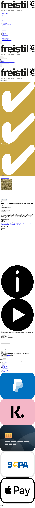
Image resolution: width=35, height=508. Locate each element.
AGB (3, 365)
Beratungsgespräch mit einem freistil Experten (9, 349)
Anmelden (1, 60)
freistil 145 (19, 223)
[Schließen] (0, 507)
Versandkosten (16, 504)
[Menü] (1, 42)
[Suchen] (1, 56)
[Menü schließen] (2, 25)
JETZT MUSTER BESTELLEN (6, 210)
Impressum (3, 367)
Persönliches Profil (6, 62)
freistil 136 (13, 223)
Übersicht (1, 62)
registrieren (3, 61)
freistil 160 (23, 223)
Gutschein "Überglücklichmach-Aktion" (8, 352)
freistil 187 (14, 224)
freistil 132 (2, 223)
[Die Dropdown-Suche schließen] (1, 66)
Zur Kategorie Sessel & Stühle (6, 24)
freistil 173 (7, 224)
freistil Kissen (19, 224)
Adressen (10, 62)
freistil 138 (16, 223)
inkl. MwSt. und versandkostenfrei (6, 207)
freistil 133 (6, 223)
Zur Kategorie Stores (5, 36)
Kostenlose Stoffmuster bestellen (7, 175)
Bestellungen (13, 62)
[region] (17, 190)
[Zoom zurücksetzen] (4, 200)
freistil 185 (11, 224)
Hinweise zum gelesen (7, 355)
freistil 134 (9, 223)
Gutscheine (3, 371)
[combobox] (4, 63)
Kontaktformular (7, 362)
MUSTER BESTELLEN (5, 356)
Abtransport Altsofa (5, 370)
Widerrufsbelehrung (5, 368)
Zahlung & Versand (5, 366)
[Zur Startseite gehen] (17, 11)
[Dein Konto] (2, 57)
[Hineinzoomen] (6, 200)
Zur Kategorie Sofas (5, 13)
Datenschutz (8, 355)
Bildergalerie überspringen (5, 178)
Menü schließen (4, 58)
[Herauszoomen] (2, 200)
